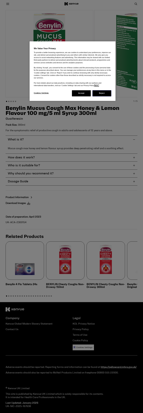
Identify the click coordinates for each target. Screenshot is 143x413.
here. (97, 86)
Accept (81, 93)
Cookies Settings (41, 93)
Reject (102, 93)
